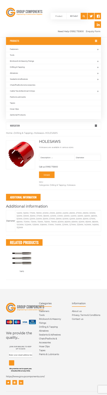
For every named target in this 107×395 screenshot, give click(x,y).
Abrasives (14, 73)
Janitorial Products (18, 115)
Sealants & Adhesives (19, 79)
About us (77, 311)
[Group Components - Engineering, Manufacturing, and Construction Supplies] (24, 19)
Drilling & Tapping (17, 67)
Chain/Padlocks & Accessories (22, 85)
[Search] (84, 16)
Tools (12, 55)
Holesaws (39, 133)
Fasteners (14, 49)
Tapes (12, 103)
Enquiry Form (93, 31)
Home (9, 133)
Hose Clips (14, 109)
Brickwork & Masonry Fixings (22, 61)
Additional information (23, 197)
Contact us (77, 319)
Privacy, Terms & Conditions (86, 315)
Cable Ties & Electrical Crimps (22, 91)
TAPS (22, 271)
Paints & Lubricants (18, 97)
